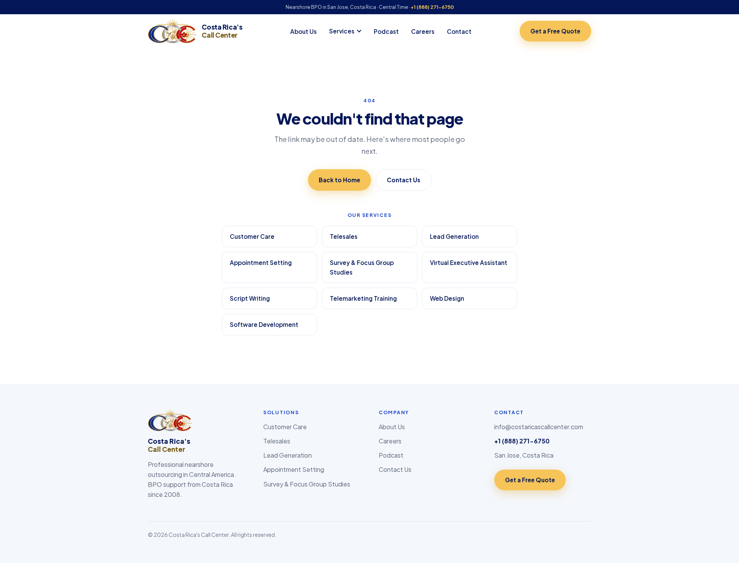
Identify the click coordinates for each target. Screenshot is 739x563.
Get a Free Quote (555, 31)
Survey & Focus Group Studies (362, 267)
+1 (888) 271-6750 (432, 7)
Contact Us (403, 179)
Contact (459, 31)
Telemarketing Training (363, 298)
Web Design (447, 298)
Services (341, 31)
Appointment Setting (261, 262)
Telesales (344, 236)
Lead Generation (454, 236)
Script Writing (250, 298)
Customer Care (252, 236)
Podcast (386, 31)
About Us (303, 31)
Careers (423, 31)
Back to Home (339, 179)
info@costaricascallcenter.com (538, 427)
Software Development (264, 324)
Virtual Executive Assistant (468, 262)
